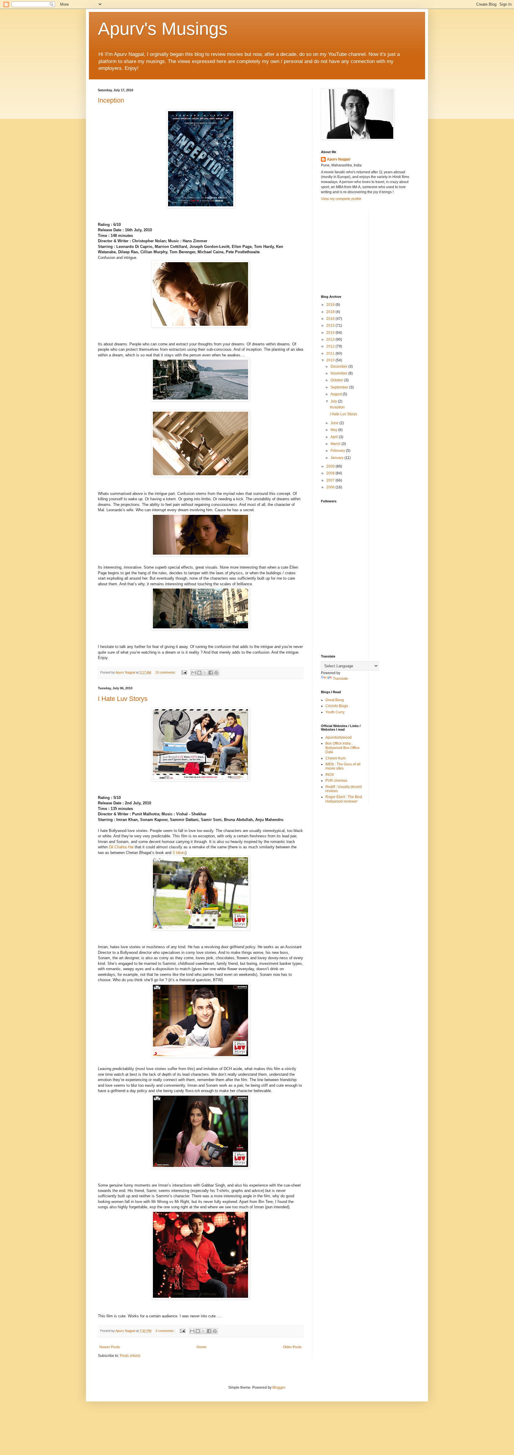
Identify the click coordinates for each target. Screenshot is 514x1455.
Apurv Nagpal (338, 159)
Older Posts (292, 1347)
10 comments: (166, 672)
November (339, 373)
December (339, 366)
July (334, 401)
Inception (111, 100)
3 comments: (165, 1331)
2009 (331, 466)
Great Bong (334, 700)
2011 (331, 353)
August (336, 394)
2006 (331, 487)
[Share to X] (205, 673)
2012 (331, 346)
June (334, 423)
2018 (331, 312)
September (339, 387)
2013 (331, 339)
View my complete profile (341, 199)
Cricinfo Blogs (336, 706)
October (337, 380)
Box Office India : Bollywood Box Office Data (342, 747)
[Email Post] (184, 672)
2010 (331, 360)
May (334, 430)
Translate (340, 679)
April (334, 437)
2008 (331, 473)
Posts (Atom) (130, 1356)
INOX (329, 775)
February (338, 451)
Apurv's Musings (163, 29)
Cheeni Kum (335, 758)
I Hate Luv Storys (123, 698)
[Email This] (194, 673)
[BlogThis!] (199, 673)
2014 (331, 333)
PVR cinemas (336, 780)
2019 (331, 305)
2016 (331, 319)
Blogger (278, 1387)
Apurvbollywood (338, 737)
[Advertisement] (365, 247)
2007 (331, 480)
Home (201, 1347)
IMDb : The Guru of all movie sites (343, 766)
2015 (331, 325)
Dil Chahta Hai (121, 847)
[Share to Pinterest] (216, 673)
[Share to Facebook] (211, 673)
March (335, 444)
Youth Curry (334, 712)
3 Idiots (179, 852)
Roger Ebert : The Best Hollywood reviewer (343, 799)
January (337, 458)
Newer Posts (109, 1347)
